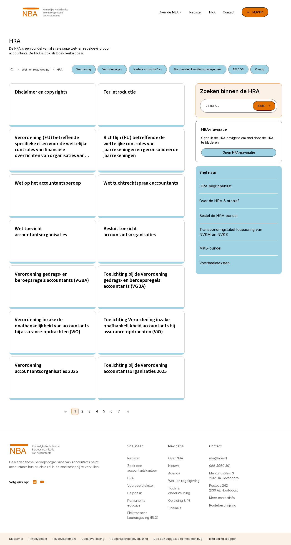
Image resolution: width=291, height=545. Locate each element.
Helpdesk (134, 493)
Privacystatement (64, 538)
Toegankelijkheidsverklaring (129, 538)
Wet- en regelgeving (36, 69)
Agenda (174, 473)
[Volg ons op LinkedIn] (34, 482)
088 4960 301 (219, 466)
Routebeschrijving (222, 505)
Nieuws (173, 466)
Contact (228, 12)
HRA (212, 12)
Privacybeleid (38, 538)
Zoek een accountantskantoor (142, 468)
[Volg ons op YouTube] (42, 482)
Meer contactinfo (222, 498)
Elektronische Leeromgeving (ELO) (142, 515)
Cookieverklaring (92, 538)
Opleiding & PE (179, 500)
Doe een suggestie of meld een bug (177, 538)
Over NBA (175, 458)
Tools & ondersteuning (179, 490)
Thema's (174, 508)
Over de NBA (168, 12)
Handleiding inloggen (222, 538)
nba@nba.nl (218, 458)
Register (195, 12)
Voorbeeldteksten (141, 485)
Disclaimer (16, 538)
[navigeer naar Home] (45, 12)
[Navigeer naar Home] (57, 449)
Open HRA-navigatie (239, 152)
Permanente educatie (136, 503)
